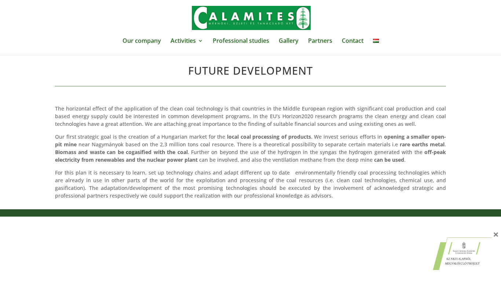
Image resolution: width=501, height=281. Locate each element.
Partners (320, 41)
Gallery (289, 41)
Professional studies (241, 41)
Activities (183, 41)
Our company (141, 41)
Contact (352, 41)
